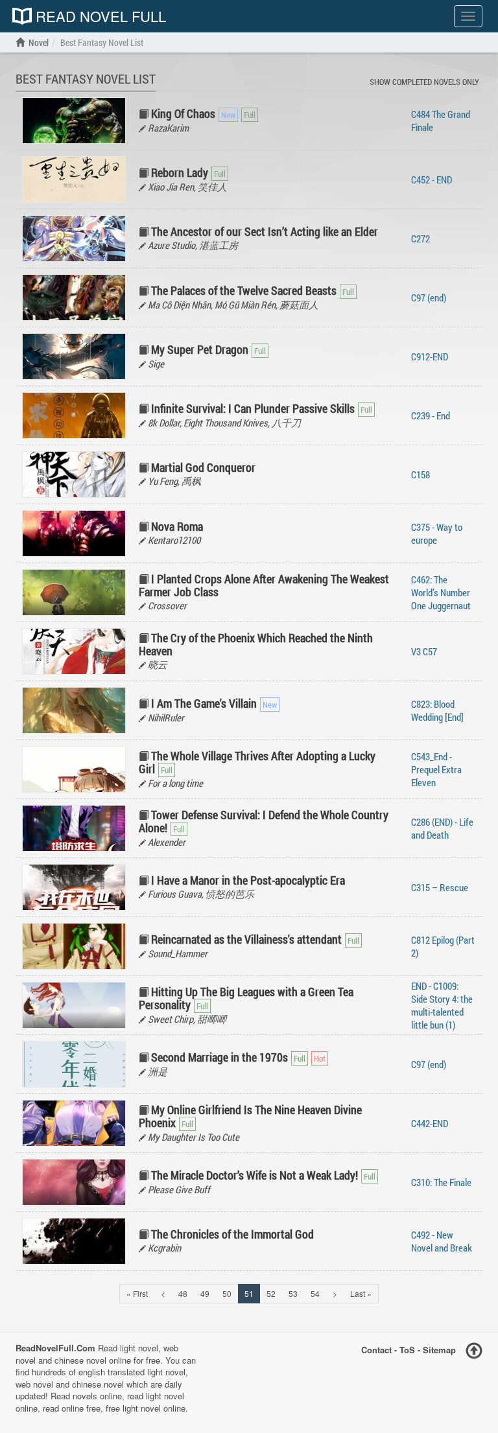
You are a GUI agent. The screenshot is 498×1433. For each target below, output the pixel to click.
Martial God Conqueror (203, 467)
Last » (361, 1293)
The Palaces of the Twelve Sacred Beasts (244, 290)
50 (226, 1293)
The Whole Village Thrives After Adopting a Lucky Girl (257, 762)
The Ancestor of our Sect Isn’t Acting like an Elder (264, 231)
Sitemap (439, 1350)
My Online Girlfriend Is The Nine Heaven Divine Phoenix (250, 1116)
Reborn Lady (179, 172)
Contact (376, 1350)
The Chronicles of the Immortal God (232, 1234)
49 (204, 1293)
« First (137, 1293)
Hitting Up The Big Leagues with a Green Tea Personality (246, 998)
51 (249, 1293)
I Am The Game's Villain (204, 703)
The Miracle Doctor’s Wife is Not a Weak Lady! (254, 1175)
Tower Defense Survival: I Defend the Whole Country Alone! (263, 821)
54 (315, 1293)
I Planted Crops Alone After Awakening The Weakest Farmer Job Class (264, 585)
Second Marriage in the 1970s (219, 1057)
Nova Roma (177, 526)
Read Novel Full (99, 16)
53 (293, 1293)
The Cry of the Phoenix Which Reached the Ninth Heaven (256, 644)
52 (271, 1293)
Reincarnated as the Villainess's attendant (246, 939)
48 (182, 1293)
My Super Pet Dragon (199, 349)
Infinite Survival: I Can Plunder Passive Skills (253, 408)
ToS (407, 1350)
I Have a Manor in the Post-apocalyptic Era (248, 880)
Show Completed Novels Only (424, 81)
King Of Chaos (183, 113)
